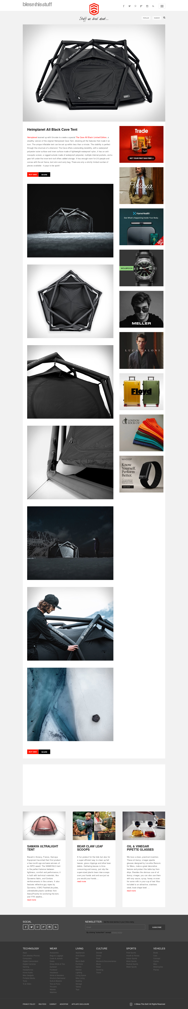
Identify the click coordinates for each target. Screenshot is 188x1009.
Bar (77, 958)
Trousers (53, 986)
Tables (78, 986)
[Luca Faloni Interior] (141, 350)
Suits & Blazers (56, 981)
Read (98, 966)
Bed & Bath (80, 961)
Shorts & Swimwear (57, 978)
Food (98, 958)
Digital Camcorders (30, 961)
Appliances (80, 952)
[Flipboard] (141, 6)
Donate (99, 952)
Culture (101, 948)
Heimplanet (32, 137)
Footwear (53, 969)
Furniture (79, 964)
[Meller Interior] (141, 309)
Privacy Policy (29, 1004)
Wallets (53, 989)
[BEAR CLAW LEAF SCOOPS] (94, 825)
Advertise (64, 1004)
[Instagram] (147, 6)
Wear (53, 948)
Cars (155, 955)
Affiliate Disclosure (80, 1004)
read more (31, 899)
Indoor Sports (131, 958)
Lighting (79, 972)
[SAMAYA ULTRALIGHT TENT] (44, 825)
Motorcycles (158, 966)
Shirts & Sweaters (57, 975)
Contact (52, 1004)
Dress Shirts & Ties (57, 964)
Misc (155, 964)
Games (78, 966)
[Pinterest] (135, 6)
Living (79, 948)
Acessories (54, 952)
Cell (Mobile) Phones (31, 955)
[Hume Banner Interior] (141, 226)
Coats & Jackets (56, 958)
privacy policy (116, 932)
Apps (25, 952)
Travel (98, 972)
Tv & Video (27, 984)
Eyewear (53, 966)
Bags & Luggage (56, 955)
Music (98, 964)
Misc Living (80, 978)
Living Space (81, 975)
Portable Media (29, 978)
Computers (27, 958)
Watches (53, 992)
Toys (77, 989)
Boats (155, 952)
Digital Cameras (29, 964)
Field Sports (131, 952)
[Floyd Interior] (141, 391)
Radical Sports (132, 964)
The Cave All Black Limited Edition (91, 137)
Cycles (156, 961)
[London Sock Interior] (141, 432)
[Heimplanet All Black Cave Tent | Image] (94, 73)
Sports (131, 948)
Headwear (54, 972)
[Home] (94, 8)
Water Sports (131, 966)
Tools (25, 981)
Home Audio (28, 972)
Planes (156, 969)
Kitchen (79, 969)
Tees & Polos (55, 984)
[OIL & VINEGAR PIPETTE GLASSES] (143, 825)
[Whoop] (141, 474)
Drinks (98, 955)
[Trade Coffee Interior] (141, 144)
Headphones (28, 969)
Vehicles (159, 948)
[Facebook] (123, 6)
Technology (31, 948)
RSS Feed (42, 1004)
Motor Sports (131, 961)
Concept (156, 958)
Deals (52, 961)
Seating (79, 981)
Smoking (99, 969)
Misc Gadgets (28, 975)
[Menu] (162, 6)
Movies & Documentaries (106, 961)
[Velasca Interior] (141, 185)
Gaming (26, 966)
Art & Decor (80, 955)
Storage (79, 984)
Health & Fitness (132, 955)
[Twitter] (129, 6)
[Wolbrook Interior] (141, 268)
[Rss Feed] (153, 6)
